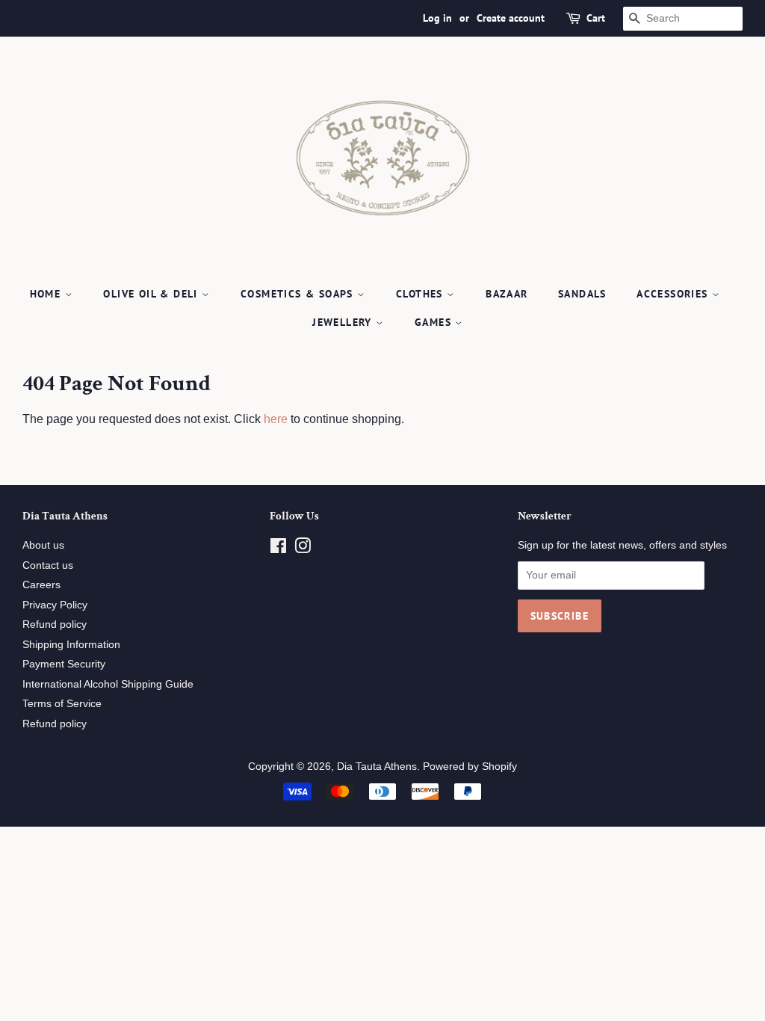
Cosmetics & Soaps (299, 293)
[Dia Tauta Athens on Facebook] (278, 549)
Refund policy (54, 624)
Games (435, 322)
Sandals (582, 293)
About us (43, 545)
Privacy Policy (54, 605)
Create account (511, 18)
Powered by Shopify (470, 766)
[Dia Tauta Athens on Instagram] (302, 549)
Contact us (47, 565)
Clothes (421, 293)
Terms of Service (62, 703)
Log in (437, 18)
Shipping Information (71, 644)
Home (47, 293)
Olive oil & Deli (152, 293)
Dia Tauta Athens (377, 766)
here (276, 419)
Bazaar (506, 293)
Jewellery (344, 322)
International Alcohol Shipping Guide (107, 684)
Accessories (674, 293)
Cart (595, 18)
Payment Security (63, 664)
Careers (41, 584)
